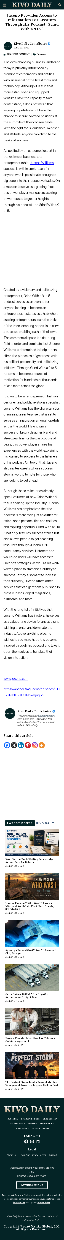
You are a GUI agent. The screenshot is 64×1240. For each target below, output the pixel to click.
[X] (14, 745)
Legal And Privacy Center (33, 1155)
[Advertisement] (32, 251)
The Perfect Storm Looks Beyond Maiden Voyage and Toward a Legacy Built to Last (31, 1083)
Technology (17, 1123)
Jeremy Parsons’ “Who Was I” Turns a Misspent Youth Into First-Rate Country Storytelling (30, 906)
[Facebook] (7, 745)
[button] (4, 5)
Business (41, 54)
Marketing (21, 1128)
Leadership (50, 1119)
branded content (46, 715)
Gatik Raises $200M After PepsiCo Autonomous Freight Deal (26, 995)
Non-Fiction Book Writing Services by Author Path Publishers (29, 860)
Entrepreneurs (30, 1119)
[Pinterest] (28, 745)
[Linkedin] (21, 745)
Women (32, 1123)
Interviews (47, 1123)
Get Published (40, 1128)
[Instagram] (35, 745)
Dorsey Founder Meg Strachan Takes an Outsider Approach (30, 1039)
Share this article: (19, 736)
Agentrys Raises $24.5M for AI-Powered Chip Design (30, 951)
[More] (42, 745)
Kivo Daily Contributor (31, 44)
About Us (11, 1155)
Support (53, 1155)
